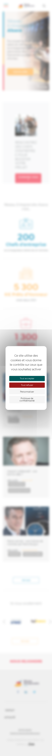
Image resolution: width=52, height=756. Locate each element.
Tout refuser (27, 385)
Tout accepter (27, 378)
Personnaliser (27, 391)
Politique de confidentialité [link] (27, 399)
